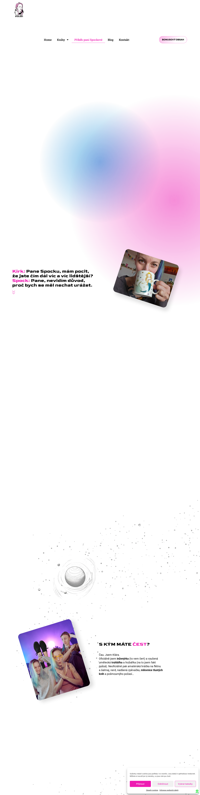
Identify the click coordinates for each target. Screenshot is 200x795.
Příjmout (140, 784)
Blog (110, 39)
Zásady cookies (152, 790)
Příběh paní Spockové (88, 39)
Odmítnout (163, 784)
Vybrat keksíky (185, 784)
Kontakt (124, 39)
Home (48, 39)
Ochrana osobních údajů (168, 790)
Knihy (61, 39)
